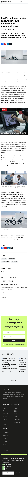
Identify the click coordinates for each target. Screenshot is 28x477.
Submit (5, 416)
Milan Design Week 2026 (16, 411)
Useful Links (6, 268)
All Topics (5, 423)
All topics (14, 261)
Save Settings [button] (20, 473)
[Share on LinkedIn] (8, 44)
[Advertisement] (15, 7)
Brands (16, 416)
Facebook (6, 441)
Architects (17, 422)
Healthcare (22, 369)
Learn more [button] (5, 462)
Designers (17, 419)
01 (14, 136)
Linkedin (3, 292)
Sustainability (5, 261)
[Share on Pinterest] (5, 44)
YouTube (5, 450)
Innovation (12, 258)
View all (14, 380)
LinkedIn (5, 435)
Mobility (4, 13)
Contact (5, 419)
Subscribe (5, 413)
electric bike (13, 235)
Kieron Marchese (8, 29)
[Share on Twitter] (10, 44)
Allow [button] (8, 473)
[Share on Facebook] (2, 44)
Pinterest (5, 444)
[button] (3, 464)
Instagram (5, 432)
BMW (2, 271)
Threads (5, 438)
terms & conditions (20, 344)
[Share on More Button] (13, 44)
